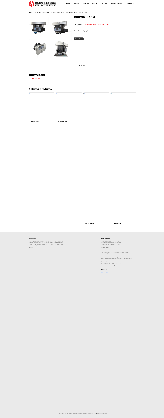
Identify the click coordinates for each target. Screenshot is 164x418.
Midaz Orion (103, 413)
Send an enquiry (79, 38)
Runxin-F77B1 (36, 78)
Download (82, 65)
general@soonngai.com (125, 258)
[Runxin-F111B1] (42, 105)
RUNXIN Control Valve (58, 12)
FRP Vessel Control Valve (42, 12)
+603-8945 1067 (107, 247)
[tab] (82, 66)
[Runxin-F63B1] (96, 156)
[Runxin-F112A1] (69, 105)
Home (30, 12)
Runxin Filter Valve (71, 12)
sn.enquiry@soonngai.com (108, 254)
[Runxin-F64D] (123, 156)
